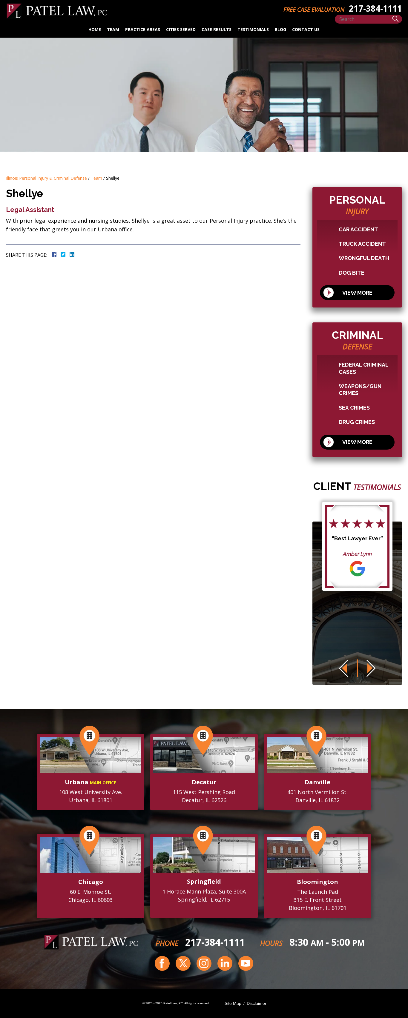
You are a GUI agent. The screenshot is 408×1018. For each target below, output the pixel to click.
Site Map (233, 1003)
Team (113, 29)
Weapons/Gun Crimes (360, 389)
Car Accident (358, 229)
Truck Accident (362, 244)
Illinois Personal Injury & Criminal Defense (46, 178)
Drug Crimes (357, 422)
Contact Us (306, 29)
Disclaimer (256, 1003)
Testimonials (253, 29)
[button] (343, 668)
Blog (280, 29)
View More (357, 293)
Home (94, 29)
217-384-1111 (215, 942)
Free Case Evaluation (313, 9)
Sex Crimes (354, 408)
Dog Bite (351, 273)
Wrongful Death (364, 258)
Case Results (216, 29)
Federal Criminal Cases (363, 368)
